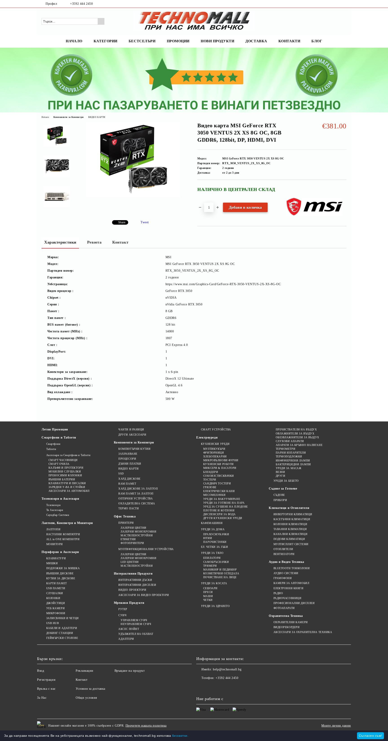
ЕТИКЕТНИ (128, 539)
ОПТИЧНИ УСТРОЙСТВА (135, 498)
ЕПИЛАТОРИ (212, 558)
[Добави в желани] (343, 191)
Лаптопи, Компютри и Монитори (67, 523)
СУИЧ (122, 615)
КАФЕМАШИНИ (212, 523)
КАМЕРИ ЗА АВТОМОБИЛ (291, 583)
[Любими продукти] (335, 21)
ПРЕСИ (208, 592)
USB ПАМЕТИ (55, 588)
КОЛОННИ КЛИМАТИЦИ (290, 524)
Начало (45, 117)
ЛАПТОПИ (53, 529)
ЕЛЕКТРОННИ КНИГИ (288, 588)
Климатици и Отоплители (289, 508)
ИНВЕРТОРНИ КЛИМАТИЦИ (292, 514)
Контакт (120, 242)
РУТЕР (122, 609)
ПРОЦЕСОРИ (127, 458)
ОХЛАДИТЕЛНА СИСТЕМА (136, 503)
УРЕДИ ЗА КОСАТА (214, 583)
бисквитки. (180, 735)
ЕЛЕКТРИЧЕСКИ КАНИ (219, 491)
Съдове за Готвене (283, 488)
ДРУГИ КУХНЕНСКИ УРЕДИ (222, 518)
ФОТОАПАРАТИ (284, 608)
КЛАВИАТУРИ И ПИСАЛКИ (67, 483)
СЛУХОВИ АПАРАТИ (290, 441)
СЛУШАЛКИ (54, 593)
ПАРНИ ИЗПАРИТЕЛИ (291, 452)
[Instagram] (344, 3)
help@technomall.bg (227, 669)
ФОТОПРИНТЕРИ (132, 543)
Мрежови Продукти (129, 602)
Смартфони (53, 443)
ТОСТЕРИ (209, 479)
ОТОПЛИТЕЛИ (283, 549)
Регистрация (46, 679)
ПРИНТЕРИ (126, 522)
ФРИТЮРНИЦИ (213, 452)
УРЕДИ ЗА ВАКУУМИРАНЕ (221, 499)
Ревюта (94, 242)
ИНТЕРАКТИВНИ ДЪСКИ (135, 580)
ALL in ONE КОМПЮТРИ (62, 539)
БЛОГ (316, 41)
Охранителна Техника (286, 616)
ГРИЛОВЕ (209, 487)
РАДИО (278, 593)
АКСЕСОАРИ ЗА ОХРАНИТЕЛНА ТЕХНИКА (302, 632)
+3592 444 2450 (81, 3)
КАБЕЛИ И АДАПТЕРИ (61, 628)
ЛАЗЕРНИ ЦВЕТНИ (133, 527)
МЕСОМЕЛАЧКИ (214, 495)
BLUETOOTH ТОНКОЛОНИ (291, 568)
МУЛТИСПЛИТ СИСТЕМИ (291, 544)
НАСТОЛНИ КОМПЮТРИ (63, 534)
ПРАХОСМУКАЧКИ (216, 534)
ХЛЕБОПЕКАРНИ (215, 456)
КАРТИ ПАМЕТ (56, 583)
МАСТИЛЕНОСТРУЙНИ (137, 535)
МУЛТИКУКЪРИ (214, 448)
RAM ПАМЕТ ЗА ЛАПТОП (136, 493)
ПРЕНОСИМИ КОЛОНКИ (65, 475)
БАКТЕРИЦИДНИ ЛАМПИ (293, 464)
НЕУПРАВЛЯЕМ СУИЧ (136, 624)
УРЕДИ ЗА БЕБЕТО (286, 480)
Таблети (51, 449)
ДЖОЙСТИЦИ (55, 603)
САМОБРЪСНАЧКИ (216, 562)
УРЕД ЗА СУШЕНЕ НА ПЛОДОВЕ (225, 506)
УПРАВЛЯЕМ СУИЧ (134, 620)
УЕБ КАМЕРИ (55, 608)
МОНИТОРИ (54, 544)
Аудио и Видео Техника (286, 562)
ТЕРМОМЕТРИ (285, 448)
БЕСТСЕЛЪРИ (142, 41)
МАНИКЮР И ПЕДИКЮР (220, 569)
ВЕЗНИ (280, 472)
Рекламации (84, 670)
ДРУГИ (280, 475)
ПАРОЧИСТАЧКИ (214, 542)
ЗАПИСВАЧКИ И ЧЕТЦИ (62, 618)
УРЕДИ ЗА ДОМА (213, 529)
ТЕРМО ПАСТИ (128, 508)
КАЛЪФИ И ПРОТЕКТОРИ (65, 467)
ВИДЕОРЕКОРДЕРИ (286, 627)
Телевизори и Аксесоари (60, 498)
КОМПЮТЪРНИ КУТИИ (134, 448)
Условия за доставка (90, 688)
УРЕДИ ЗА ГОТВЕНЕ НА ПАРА (224, 502)
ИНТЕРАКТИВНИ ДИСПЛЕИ (137, 585)
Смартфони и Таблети (59, 437)
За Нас (41, 697)
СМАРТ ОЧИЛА (59, 464)
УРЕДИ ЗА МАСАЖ (288, 468)
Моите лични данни (336, 725)
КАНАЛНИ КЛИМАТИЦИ (290, 534)
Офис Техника (125, 516)
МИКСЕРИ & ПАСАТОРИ (219, 468)
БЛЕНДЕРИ (210, 472)
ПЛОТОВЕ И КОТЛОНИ (218, 510)
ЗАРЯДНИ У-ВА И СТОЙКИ (66, 487)
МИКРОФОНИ (55, 613)
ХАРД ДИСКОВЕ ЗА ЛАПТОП (138, 488)
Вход (40, 670)
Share (122, 222)
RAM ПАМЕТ (127, 483)
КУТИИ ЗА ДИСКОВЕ (60, 578)
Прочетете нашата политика (146, 725)
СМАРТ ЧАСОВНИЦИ (63, 460)
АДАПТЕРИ (126, 638)
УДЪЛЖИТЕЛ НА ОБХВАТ (135, 634)
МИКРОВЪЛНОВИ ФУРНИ (220, 460)
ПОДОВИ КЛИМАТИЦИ (289, 539)
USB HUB (52, 623)
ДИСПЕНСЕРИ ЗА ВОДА (219, 514)
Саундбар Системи (57, 515)
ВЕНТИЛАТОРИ (284, 554)
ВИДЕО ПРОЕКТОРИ (132, 589)
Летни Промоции (55, 429)
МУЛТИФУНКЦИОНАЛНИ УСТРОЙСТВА (146, 549)
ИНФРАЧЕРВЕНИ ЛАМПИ (293, 460)
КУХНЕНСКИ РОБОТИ (218, 464)
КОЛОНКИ (53, 598)
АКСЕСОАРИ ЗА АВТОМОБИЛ (69, 491)
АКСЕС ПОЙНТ (128, 629)
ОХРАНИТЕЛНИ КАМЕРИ (290, 622)
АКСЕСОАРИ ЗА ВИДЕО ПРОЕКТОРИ (143, 595)
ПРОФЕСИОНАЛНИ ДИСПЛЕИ (294, 603)
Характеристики (60, 242)
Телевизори (53, 505)
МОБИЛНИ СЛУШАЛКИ (64, 471)
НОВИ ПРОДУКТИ (217, 41)
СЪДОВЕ (279, 495)
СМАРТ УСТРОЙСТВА (216, 429)
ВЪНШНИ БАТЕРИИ (61, 479)
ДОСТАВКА (256, 41)
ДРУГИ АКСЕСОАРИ (132, 434)
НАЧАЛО (74, 41)
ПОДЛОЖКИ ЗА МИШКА (63, 568)
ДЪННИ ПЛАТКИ (129, 463)
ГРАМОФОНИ (282, 578)
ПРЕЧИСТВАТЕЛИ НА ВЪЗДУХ (296, 429)
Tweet (145, 222)
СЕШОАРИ (210, 588)
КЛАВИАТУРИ (56, 558)
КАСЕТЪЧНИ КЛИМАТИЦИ (291, 519)
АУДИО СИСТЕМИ (285, 573)
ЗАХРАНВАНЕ (127, 453)
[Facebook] (337, 3)
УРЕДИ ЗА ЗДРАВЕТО (215, 606)
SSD (121, 473)
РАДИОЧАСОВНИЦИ (287, 598)
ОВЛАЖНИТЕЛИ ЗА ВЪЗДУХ (295, 433)
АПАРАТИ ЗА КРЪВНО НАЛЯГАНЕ (299, 445)
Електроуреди (207, 437)
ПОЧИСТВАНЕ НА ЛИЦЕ (220, 577)
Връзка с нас (46, 688)
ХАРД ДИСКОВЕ (129, 478)
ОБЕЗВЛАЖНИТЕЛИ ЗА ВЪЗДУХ (297, 437)
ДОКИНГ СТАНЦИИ (59, 633)
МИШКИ (52, 563)
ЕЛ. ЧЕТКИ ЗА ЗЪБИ (214, 546)
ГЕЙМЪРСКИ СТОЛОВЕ (62, 638)
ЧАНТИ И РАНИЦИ (131, 429)
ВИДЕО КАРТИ (96, 117)
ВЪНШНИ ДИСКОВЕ (59, 573)
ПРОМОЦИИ (178, 41)
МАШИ (208, 596)
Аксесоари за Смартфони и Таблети (68, 455)
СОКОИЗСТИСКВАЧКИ (218, 475)
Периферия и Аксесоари (60, 552)
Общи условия (86, 697)
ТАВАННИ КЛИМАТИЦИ (290, 529)
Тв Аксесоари (54, 510)
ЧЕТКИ (207, 600)
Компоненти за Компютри (68, 117)
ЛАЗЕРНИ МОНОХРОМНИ (138, 531)
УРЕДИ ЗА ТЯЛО (212, 553)
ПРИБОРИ (280, 500)
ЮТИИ (207, 538)
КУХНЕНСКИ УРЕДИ (215, 443)
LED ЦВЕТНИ (130, 562)
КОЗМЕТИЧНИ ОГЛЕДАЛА (221, 573)
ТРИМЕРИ (210, 565)
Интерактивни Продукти (133, 573)
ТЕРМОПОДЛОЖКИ (289, 456)
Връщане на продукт (130, 670)
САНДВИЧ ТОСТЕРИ (217, 483)
